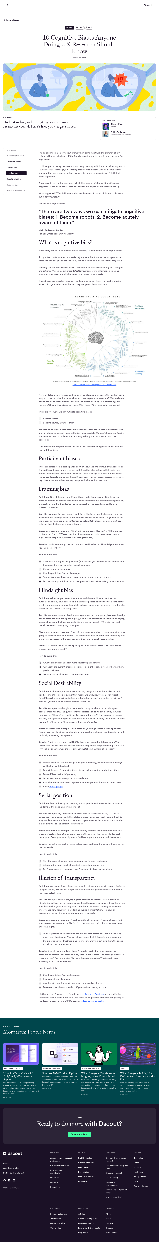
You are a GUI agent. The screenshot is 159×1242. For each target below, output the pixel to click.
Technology (139, 1158)
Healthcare (138, 1172)
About (108, 1214)
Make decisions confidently (56, 1171)
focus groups (56, 786)
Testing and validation (115, 1197)
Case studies (55, 1228)
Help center (83, 1233)
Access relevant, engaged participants (61, 1159)
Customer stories (57, 1223)
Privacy (6, 1163)
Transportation (140, 1177)
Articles (81, 1214)
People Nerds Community (89, 1228)
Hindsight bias (12, 173)
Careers (109, 1228)
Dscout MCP (55, 1182)
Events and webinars (86, 1223)
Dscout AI (54, 1178)
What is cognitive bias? (16, 155)
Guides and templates (87, 1219)
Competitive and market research (116, 1159)
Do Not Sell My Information (15, 1173)
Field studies (83, 1167)
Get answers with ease (59, 1165)
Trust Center (111, 1233)
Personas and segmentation (112, 1183)
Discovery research (114, 1173)
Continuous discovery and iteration (117, 1166)
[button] (148, 5)
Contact (109, 1223)
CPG (136, 1181)
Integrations (55, 1187)
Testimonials (55, 1219)
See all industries (141, 1186)
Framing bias (12, 167)
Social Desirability (14, 179)
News (108, 1219)
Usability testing (85, 1158)
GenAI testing (112, 1178)
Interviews (82, 1181)
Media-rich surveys (86, 1177)
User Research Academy (92, 994)
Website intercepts (86, 1163)
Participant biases (14, 161)
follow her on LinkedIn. (92, 1001)
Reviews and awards (58, 1214)
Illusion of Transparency (16, 191)
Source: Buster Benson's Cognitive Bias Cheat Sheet (94, 385)
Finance (137, 1167)
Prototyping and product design (116, 1191)
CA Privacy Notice (11, 1168)
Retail (136, 1163)
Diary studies (83, 1172)
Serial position (12, 185)
